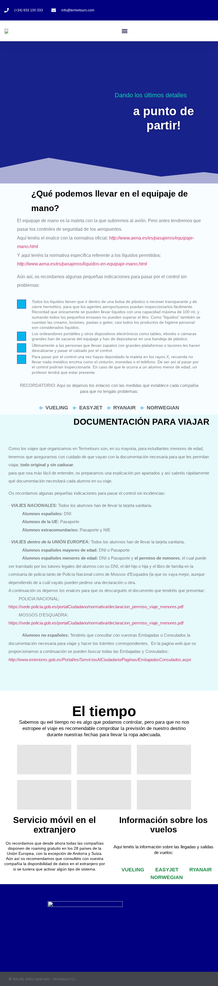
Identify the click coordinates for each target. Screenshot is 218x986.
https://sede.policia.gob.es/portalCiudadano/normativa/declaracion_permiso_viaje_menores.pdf (96, 606)
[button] (124, 31)
